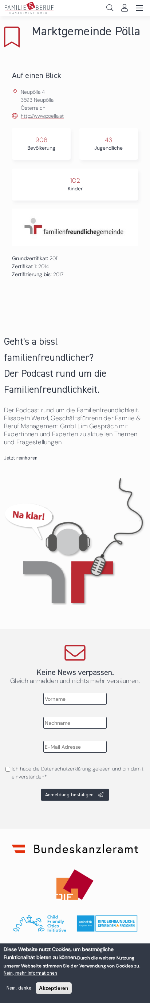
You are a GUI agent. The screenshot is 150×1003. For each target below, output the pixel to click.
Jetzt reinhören (21, 458)
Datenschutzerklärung (66, 768)
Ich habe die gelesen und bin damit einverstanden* (77, 772)
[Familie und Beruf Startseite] (75, 8)
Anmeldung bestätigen (69, 794)
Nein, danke (19, 988)
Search (110, 8)
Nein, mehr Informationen (30, 973)
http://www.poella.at (42, 116)
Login (124, 8)
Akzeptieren (53, 988)
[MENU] (138, 8)
